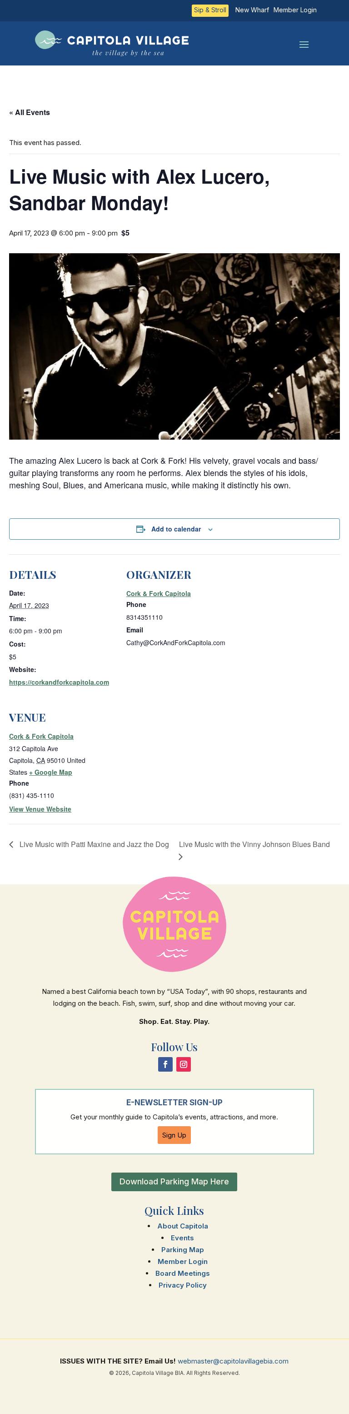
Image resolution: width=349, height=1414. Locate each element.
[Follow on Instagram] (183, 1064)
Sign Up (174, 1135)
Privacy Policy (183, 1285)
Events (182, 1237)
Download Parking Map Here (174, 1181)
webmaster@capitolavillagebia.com (233, 1361)
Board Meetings (182, 1273)
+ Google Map (50, 772)
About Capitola (182, 1226)
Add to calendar (176, 528)
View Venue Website (40, 808)
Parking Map (182, 1249)
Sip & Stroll (210, 10)
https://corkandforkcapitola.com (59, 682)
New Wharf (252, 10)
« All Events (29, 112)
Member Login (295, 10)
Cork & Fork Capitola (158, 593)
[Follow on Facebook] (165, 1064)
